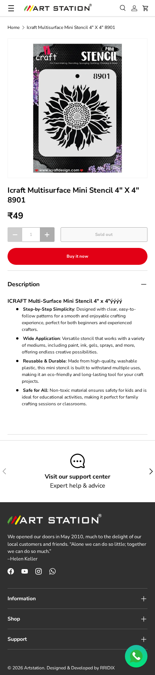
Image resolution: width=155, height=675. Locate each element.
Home (14, 27)
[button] (145, 8)
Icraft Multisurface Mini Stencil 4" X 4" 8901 (71, 27)
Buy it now (77, 256)
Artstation (34, 668)
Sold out (103, 234)
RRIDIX (107, 668)
